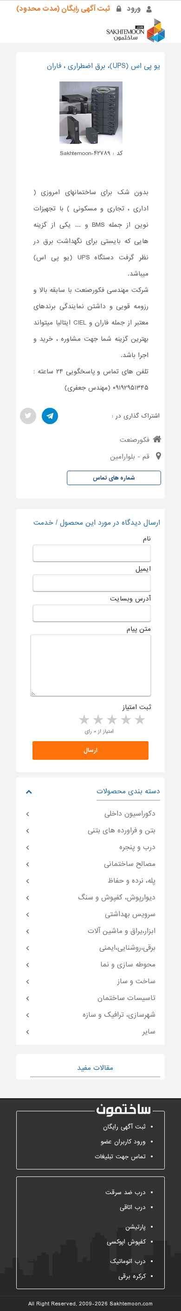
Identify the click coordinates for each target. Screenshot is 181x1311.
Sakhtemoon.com (131, 1304)
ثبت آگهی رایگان (124, 1126)
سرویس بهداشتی (130, 914)
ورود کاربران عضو (123, 1141)
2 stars (125, 720)
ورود (134, 8)
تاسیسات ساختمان (126, 998)
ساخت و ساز (136, 981)
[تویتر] (28, 416)
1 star (139, 720)
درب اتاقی (133, 1207)
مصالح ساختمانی (129, 864)
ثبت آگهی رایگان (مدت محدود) (63, 8)
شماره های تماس (114, 478)
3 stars (111, 720)
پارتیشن (135, 1227)
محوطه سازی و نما (127, 964)
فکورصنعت (134, 440)
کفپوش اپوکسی (126, 1241)
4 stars (97, 720)
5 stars (83, 720)
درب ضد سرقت (125, 1192)
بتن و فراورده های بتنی (121, 830)
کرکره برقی (132, 1276)
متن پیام (139, 629)
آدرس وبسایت (130, 599)
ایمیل (143, 569)
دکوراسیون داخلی (129, 813)
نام (147, 539)
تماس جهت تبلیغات (120, 1156)
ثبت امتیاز (137, 707)
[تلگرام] (50, 416)
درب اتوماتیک (128, 1261)
